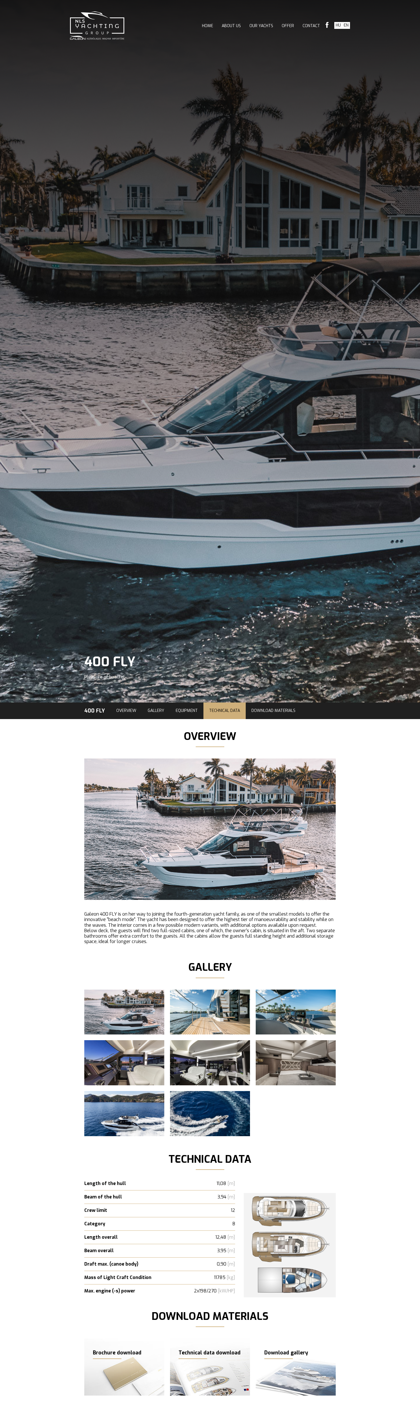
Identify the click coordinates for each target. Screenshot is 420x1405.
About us (231, 26)
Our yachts (261, 26)
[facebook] (327, 25)
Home (207, 26)
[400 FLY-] (124, 1012)
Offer (288, 26)
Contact (311, 26)
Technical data (224, 710)
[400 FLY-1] (290, 1196)
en (346, 25)
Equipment (187, 710)
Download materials (273, 710)
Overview (126, 710)
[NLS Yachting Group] (97, 25)
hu (338, 25)
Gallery (156, 710)
